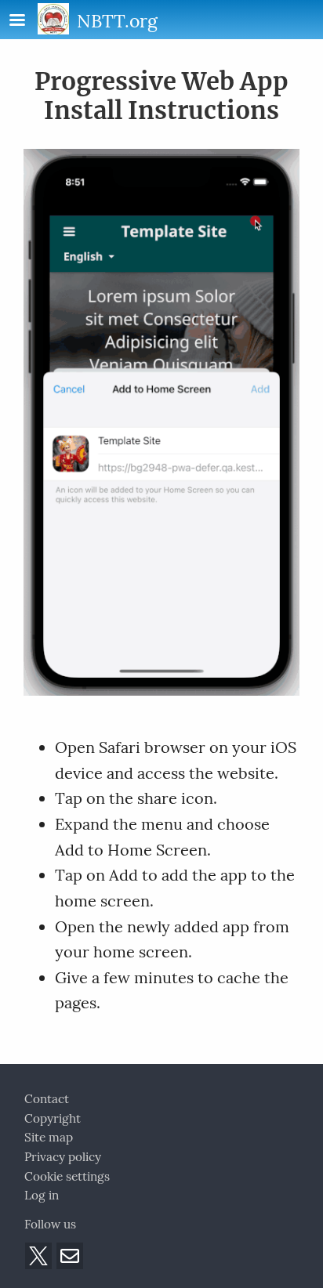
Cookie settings (67, 1176)
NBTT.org (117, 20)
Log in (41, 1195)
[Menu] (26, 21)
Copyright (52, 1118)
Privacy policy (62, 1156)
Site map (48, 1137)
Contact (46, 1098)
